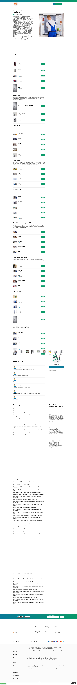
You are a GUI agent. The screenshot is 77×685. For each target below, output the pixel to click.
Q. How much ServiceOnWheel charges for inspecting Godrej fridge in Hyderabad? (24, 507)
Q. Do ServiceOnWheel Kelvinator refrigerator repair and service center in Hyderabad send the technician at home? (28, 603)
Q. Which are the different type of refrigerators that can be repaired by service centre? (25, 422)
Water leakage (55, 647)
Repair (16, 353)
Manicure (31, 650)
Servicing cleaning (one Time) (44, 354)
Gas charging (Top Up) (38, 648)
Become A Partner (43, 3)
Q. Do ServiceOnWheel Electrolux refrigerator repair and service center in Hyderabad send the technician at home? (28, 579)
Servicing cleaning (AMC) (61, 354)
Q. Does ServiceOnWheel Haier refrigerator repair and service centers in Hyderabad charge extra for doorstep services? (28, 553)
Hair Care (59, 650)
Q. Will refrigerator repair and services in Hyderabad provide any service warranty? (24, 416)
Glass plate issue (31, 668)
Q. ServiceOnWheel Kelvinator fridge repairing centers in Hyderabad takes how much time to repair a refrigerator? (27, 584)
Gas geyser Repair (45, 658)
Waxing (28, 650)
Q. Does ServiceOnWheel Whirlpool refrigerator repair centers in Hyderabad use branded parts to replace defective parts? (28, 474)
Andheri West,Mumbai (57, 632)
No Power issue (57, 665)
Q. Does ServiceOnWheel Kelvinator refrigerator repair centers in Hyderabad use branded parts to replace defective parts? (28, 587)
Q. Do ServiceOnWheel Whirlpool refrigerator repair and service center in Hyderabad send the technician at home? (28, 490)
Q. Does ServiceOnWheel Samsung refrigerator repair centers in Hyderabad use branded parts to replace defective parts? (28, 430)
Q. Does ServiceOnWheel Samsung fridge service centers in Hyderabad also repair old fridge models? (27, 424)
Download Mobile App (17, 0)
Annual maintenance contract (30, 647)
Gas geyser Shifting (37, 659)
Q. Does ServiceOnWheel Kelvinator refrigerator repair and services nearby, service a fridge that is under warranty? (28, 595)
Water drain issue (45, 665)
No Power (21, 353)
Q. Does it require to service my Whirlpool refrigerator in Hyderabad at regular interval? (25, 476)
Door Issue (32, 353)
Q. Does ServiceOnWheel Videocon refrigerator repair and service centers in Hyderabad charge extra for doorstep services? (28, 533)
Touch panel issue (43, 668)
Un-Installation (28, 648)
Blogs (49, 3)
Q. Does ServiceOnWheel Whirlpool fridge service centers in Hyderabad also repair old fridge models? (27, 468)
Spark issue (49, 668)
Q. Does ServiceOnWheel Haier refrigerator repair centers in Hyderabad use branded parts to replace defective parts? (28, 543)
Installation (55, 353)
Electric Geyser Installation (54, 657)
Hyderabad (16, 7)
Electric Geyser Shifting (39, 658)
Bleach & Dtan (39, 650)
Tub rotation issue (51, 665)
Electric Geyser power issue (46, 657)
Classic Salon (50, 650)
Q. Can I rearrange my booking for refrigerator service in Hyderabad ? (23, 410)
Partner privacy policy (37, 631)
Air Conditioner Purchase (51, 648)
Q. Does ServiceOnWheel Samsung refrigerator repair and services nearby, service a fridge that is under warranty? (28, 437)
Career (36, 626)
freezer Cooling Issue (50, 354)
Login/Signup (59, 3)
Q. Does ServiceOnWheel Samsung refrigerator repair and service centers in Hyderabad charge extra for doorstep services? (28, 442)
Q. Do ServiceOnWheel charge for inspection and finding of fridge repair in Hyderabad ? (25, 408)
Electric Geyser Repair (30, 657)
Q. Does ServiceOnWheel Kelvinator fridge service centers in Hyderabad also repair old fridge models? (27, 581)
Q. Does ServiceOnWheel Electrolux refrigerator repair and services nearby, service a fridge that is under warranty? (28, 571)
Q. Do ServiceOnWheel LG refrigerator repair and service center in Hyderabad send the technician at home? (28, 466)
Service (39, 647)
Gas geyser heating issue (52, 658)
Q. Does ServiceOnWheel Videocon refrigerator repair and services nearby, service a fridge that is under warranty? (28, 528)
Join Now (16, 632)
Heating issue (53, 668)
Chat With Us (4, 683)
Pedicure (34, 650)
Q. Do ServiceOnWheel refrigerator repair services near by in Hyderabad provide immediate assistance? (28, 414)
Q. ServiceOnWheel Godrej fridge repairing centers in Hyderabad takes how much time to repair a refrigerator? (28, 494)
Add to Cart (43, 63)
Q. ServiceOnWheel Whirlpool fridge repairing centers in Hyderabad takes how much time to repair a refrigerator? (27, 471)
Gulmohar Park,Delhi (47, 632)
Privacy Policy (37, 627)
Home (14, 7)
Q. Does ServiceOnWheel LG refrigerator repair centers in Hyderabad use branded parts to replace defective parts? (28, 452)
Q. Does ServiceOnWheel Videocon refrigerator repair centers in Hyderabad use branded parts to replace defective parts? (28, 521)
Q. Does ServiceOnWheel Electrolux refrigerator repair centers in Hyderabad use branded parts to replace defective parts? (28, 563)
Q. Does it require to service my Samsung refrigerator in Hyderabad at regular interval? (25, 432)
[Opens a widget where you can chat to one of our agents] (73, 683)
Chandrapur (55, 626)
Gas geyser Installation (52, 659)
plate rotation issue (37, 668)
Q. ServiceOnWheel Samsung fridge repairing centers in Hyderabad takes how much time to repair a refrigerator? (27, 427)
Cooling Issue (38, 353)
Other (62, 650)
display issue (40, 665)
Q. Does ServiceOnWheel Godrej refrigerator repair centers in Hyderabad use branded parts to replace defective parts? (27, 497)
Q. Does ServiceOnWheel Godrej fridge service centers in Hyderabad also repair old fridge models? (27, 492)
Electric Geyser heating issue (37, 657)
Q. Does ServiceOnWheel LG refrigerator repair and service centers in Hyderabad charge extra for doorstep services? (28, 464)
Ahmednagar (56, 627)
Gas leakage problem (50, 647)
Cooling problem (43, 647)
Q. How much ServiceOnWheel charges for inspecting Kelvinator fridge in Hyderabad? (25, 597)
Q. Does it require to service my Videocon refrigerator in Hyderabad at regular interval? (25, 523)
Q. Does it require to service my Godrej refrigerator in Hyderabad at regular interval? (25, 499)
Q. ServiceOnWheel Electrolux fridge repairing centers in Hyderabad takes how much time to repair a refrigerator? (27, 560)
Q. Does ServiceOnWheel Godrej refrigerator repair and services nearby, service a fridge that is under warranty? (27, 505)
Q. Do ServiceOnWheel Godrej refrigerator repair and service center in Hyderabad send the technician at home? (28, 513)
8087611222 (33, 641)
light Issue (27, 353)
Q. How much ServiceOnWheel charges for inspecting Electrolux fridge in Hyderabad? (25, 573)
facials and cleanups (44, 650)
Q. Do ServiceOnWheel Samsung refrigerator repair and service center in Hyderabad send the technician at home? (28, 445)
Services (37, 3)
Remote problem (45, 648)
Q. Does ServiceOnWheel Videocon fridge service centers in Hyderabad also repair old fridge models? (27, 515)
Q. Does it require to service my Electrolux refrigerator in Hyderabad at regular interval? (25, 565)
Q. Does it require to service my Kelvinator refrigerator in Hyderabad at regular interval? (25, 589)
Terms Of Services (37, 632)
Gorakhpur (46, 626)
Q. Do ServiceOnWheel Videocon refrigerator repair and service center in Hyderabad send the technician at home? (28, 536)
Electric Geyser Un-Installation (31, 658)
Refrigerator (20, 7)
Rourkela (46, 631)
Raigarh (55, 631)
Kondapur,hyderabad (47, 627)
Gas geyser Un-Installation (44, 659)
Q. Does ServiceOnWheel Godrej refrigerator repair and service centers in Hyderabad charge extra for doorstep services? (27, 510)
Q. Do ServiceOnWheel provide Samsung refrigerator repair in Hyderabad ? (23, 412)
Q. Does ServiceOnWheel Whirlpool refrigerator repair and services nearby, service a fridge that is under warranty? (28, 482)
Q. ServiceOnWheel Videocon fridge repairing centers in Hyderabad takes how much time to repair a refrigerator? (27, 518)
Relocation (33, 648)
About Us (33, 3)
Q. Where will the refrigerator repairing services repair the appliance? (23, 418)
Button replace (29, 666)
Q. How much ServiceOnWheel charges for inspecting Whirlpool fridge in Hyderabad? (25, 484)
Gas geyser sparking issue (30, 659)
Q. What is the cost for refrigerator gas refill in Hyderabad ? (21, 420)
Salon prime (55, 650)
